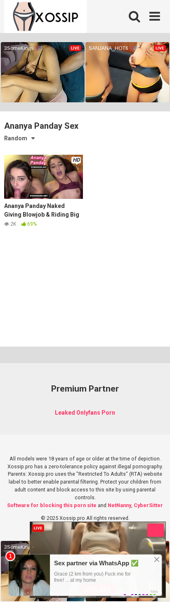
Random (15, 138)
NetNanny (119, 505)
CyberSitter (148, 505)
